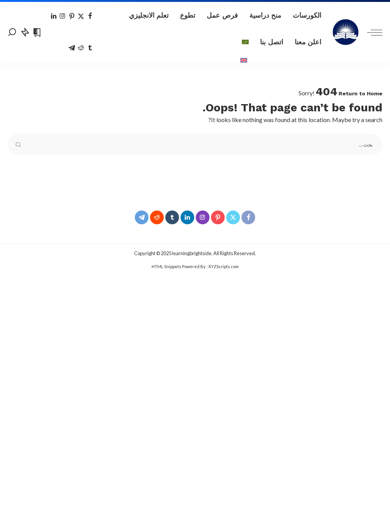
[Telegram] (72, 48)
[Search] (12, 32)
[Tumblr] (90, 48)
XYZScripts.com (223, 266)
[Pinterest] (72, 16)
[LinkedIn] (54, 16)
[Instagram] (62, 16)
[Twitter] (81, 16)
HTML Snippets (166, 266)
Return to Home (360, 93)
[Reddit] (81, 48)
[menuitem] (245, 42)
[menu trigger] (371, 32)
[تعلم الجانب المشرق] (346, 32)
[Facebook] (90, 16)
